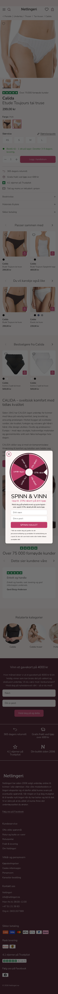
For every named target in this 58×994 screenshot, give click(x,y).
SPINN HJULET (29, 524)
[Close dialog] (9, 454)
